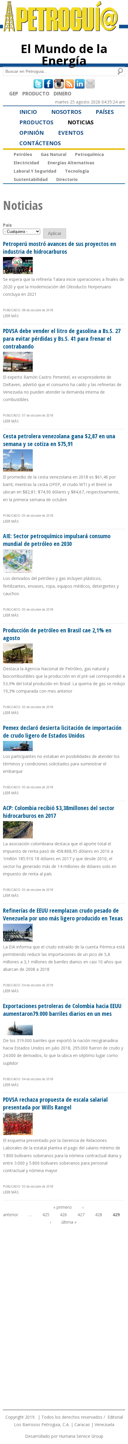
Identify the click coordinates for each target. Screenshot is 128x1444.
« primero (62, 1207)
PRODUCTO (35, 93)
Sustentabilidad (31, 179)
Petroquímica (89, 154)
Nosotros (66, 111)
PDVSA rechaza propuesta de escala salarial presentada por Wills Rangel (55, 1103)
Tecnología (77, 171)
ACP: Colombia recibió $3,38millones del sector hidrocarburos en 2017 (58, 812)
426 (63, 1214)
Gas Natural (53, 154)
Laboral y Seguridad (35, 171)
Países (105, 111)
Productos (36, 122)
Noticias (80, 122)
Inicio (28, 111)
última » (69, 1222)
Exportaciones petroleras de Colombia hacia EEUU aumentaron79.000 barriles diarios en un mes (62, 1010)
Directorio (67, 179)
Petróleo (23, 154)
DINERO (62, 93)
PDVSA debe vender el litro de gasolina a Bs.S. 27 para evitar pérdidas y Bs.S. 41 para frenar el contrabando (62, 338)
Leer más (10, 315)
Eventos (70, 132)
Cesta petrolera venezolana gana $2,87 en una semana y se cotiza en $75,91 (59, 440)
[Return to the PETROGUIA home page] (61, 29)
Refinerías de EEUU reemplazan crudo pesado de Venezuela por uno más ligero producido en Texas (63, 914)
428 (98, 1214)
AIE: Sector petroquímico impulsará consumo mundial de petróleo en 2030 (56, 540)
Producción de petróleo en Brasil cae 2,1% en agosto (57, 634)
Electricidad (26, 162)
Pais (7, 225)
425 (45, 1214)
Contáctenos (40, 143)
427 (81, 1214)
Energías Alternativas (71, 162)
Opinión (31, 132)
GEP (13, 93)
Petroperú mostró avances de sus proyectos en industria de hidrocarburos (59, 248)
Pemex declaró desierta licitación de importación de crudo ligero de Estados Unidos (62, 731)
